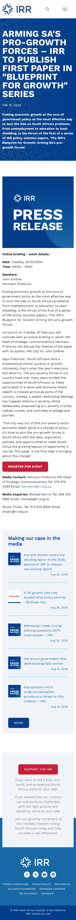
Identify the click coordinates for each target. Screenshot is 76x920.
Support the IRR (38, 769)
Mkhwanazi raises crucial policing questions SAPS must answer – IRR (46, 633)
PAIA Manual (62, 884)
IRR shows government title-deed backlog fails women (46, 663)
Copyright (47, 893)
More (18, 723)
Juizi (47, 913)
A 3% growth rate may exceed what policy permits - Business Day (46, 600)
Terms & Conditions (15, 884)
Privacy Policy (41, 884)
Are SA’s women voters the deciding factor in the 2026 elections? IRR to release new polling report (46, 564)
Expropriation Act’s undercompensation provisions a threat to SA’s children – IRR (46, 696)
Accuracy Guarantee (21, 889)
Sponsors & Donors (52, 889)
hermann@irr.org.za (36, 486)
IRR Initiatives (28, 893)
